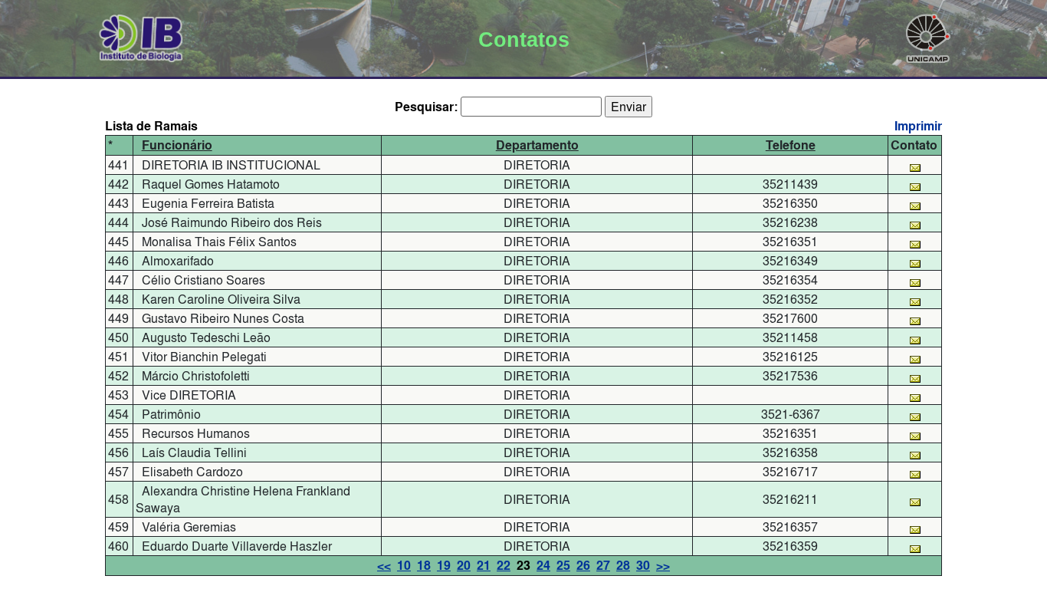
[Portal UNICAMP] (928, 35)
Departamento (537, 145)
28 (623, 565)
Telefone (791, 145)
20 (464, 565)
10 (404, 565)
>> (663, 565)
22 (503, 565)
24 (543, 565)
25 (563, 565)
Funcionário (177, 145)
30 (643, 565)
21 (484, 565)
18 (424, 565)
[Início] (141, 35)
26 (583, 565)
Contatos (523, 39)
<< (384, 565)
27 (603, 565)
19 (444, 565)
